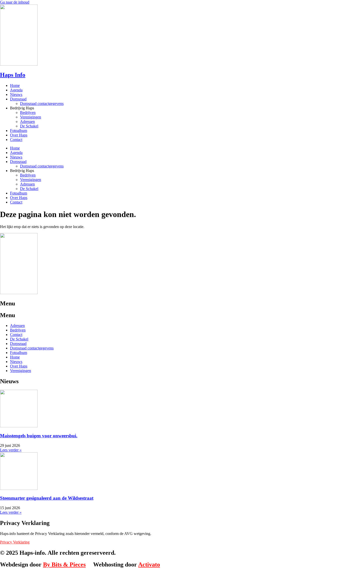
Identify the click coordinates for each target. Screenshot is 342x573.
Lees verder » (11, 450)
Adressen (27, 121)
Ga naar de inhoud (14, 2)
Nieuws (16, 94)
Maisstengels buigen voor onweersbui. (38, 435)
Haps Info (12, 75)
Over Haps (18, 135)
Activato (149, 564)
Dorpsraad (18, 99)
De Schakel (29, 126)
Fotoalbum (18, 130)
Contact (16, 139)
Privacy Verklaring (15, 542)
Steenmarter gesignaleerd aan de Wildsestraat (46, 498)
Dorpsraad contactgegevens (42, 103)
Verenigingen (30, 117)
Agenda (16, 90)
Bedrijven (28, 112)
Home (15, 85)
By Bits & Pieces (64, 564)
